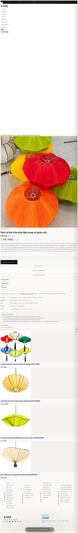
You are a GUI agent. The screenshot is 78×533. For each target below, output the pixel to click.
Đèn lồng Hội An (10, 497)
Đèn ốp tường (9, 491)
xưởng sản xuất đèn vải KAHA (27, 293)
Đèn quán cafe (28, 487)
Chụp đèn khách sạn (47, 489)
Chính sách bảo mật (65, 501)
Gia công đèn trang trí (47, 485)
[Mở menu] (7, 32)
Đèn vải (8, 483)
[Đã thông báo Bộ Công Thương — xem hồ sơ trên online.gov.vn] (45, 518)
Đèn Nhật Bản (9, 495)
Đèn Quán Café (15, 135)
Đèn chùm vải (9, 489)
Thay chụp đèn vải (47, 491)
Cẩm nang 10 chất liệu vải (66, 487)
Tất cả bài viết (64, 493)
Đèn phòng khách (10, 507)
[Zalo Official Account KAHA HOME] (15, 521)
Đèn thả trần (9, 487)
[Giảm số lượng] (2, 256)
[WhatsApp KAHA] (20, 521)
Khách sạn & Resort (29, 493)
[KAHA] (8, 7)
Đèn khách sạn (28, 491)
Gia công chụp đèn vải (47, 483)
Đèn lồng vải (9, 499)
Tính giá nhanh (64, 491)
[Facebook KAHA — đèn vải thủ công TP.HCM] (4, 521)
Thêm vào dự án (39, 265)
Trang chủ (3, 135)
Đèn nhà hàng (27, 485)
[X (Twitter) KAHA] (18, 521)
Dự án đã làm (45, 497)
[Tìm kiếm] (2, 32)
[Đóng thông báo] (2, 3)
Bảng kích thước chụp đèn (66, 489)
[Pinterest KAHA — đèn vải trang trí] (12, 521)
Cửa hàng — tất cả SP (29, 495)
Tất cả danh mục (28, 497)
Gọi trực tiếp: (6, 327)
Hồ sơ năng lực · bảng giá (66, 485)
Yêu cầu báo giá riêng (39, 270)
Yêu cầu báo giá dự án (47, 493)
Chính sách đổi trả (64, 495)
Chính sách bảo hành (65, 499)
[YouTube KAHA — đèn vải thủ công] (10, 521)
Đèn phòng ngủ (9, 505)
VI (3, 29)
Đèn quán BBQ (28, 489)
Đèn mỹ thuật (9, 503)
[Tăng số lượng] (9, 256)
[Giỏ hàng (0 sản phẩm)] (4, 32)
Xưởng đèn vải (46, 487)
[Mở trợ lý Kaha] (52, 529)
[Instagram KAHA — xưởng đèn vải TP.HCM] (7, 521)
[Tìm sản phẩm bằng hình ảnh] (27, 529)
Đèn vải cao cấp (9, 485)
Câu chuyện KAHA (47, 495)
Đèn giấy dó (9, 501)
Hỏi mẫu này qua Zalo (40, 275)
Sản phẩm (8, 135)
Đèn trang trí (9, 493)
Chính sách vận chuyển (66, 497)
